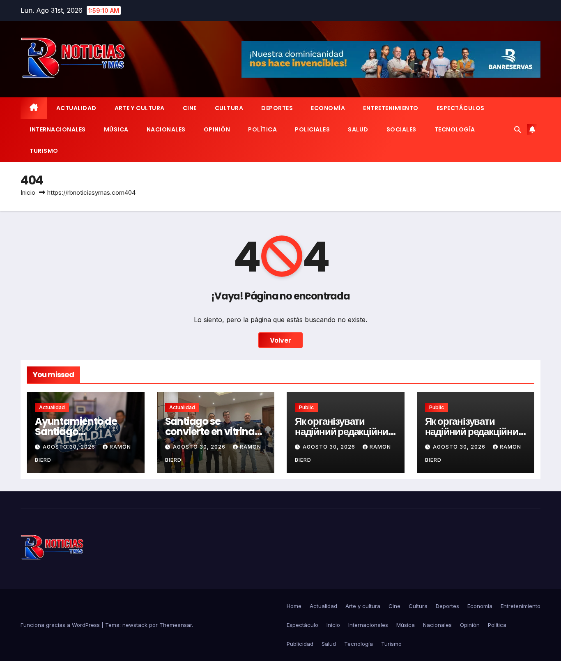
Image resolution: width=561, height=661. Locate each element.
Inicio (28, 192)
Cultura (229, 108)
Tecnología (455, 129)
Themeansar (175, 625)
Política (262, 129)
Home (294, 606)
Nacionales (166, 129)
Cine (190, 108)
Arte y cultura (140, 108)
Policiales (312, 129)
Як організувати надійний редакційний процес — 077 (344, 432)
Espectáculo (302, 625)
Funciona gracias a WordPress (61, 625)
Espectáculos (461, 108)
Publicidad (300, 643)
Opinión (217, 129)
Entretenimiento (390, 108)
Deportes (277, 108)
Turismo (44, 151)
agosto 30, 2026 (70, 447)
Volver (280, 340)
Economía (328, 108)
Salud (358, 129)
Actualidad (76, 108)
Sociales (401, 129)
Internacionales (58, 129)
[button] (517, 129)
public (306, 407)
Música (116, 129)
